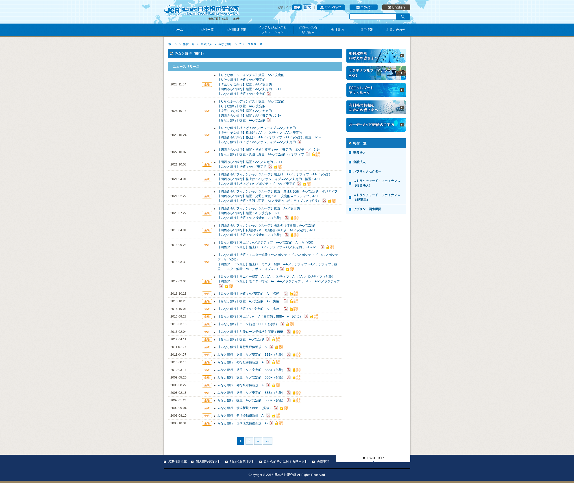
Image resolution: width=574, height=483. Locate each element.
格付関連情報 (236, 29)
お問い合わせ (395, 29)
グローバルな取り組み (308, 30)
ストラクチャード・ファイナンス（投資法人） (376, 183)
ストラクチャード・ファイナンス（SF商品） (376, 197)
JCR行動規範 (177, 461)
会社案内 (337, 29)
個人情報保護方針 (208, 461)
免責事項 (323, 461)
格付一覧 (207, 29)
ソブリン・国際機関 (367, 209)
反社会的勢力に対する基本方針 (286, 461)
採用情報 (366, 29)
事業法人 (359, 152)
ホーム (178, 29)
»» (268, 441)
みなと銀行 (225, 44)
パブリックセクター (367, 171)
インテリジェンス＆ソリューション (272, 30)
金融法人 (206, 44)
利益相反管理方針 (242, 461)
